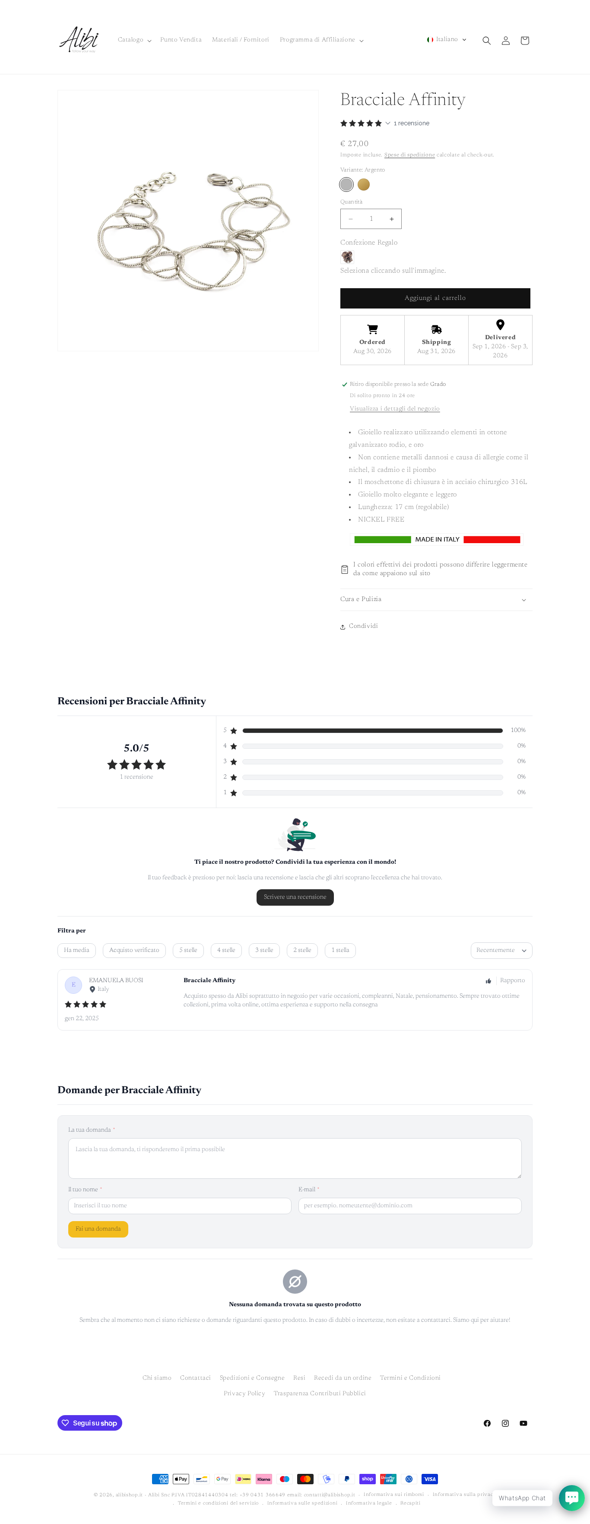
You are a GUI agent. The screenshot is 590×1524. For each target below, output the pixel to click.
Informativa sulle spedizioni (302, 1503)
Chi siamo (157, 1378)
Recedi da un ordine (342, 1378)
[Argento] (346, 184)
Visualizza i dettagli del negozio (395, 409)
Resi (299, 1378)
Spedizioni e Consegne (252, 1378)
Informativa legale (369, 1503)
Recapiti (410, 1503)
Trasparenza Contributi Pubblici (320, 1393)
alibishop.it (129, 1495)
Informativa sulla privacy (465, 1494)
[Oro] (364, 184)
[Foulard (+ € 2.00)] (347, 257)
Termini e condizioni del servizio (218, 1503)
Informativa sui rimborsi (394, 1494)
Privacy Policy (244, 1393)
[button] (134, 40)
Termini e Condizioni (410, 1378)
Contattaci (195, 1378)
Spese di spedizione (409, 155)
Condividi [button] (363, 627)
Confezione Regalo (368, 242)
